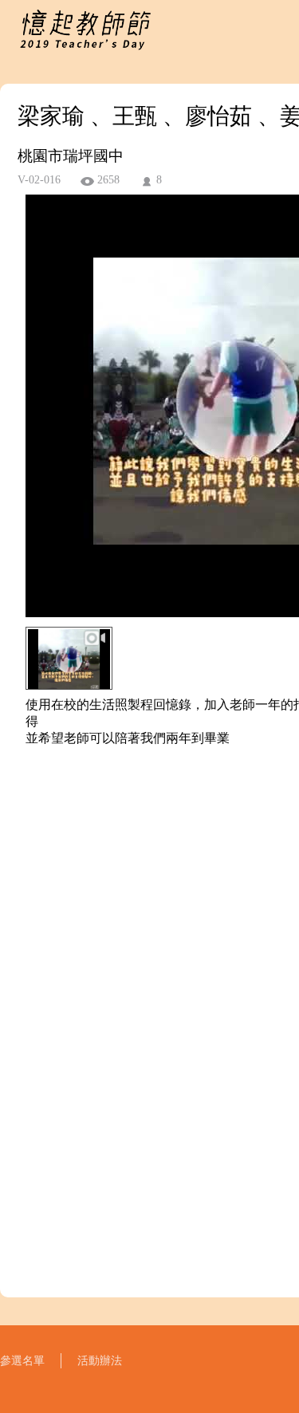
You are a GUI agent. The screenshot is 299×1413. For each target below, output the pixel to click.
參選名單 (22, 1361)
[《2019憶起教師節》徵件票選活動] (85, 51)
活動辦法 (99, 1361)
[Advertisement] (149, 944)
